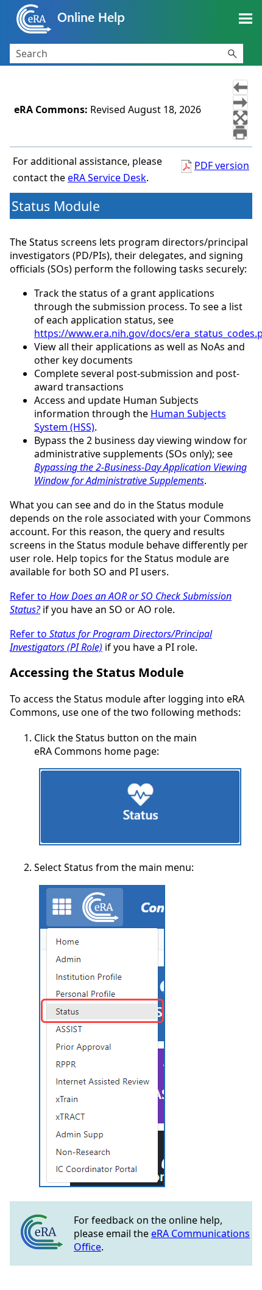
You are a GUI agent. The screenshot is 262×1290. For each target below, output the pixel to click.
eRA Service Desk (107, 177)
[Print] (240, 132)
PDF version (221, 165)
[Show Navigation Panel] (245, 18)
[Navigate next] (240, 102)
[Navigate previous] (240, 87)
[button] (232, 53)
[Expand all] (240, 117)
